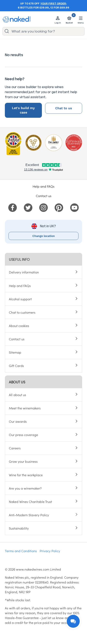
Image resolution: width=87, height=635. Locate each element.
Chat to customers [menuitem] (22, 312)
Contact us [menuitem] (16, 339)
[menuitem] (12, 207)
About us (17, 381)
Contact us (43, 195)
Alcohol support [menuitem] (20, 299)
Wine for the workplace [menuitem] (26, 475)
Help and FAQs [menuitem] (20, 285)
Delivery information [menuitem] (24, 272)
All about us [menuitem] (17, 394)
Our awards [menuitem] (18, 421)
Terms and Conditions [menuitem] (21, 551)
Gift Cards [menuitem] (16, 365)
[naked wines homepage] (16, 19)
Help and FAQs (43, 186)
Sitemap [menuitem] (15, 352)
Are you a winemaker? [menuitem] (25, 488)
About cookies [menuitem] (19, 325)
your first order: (53, 3)
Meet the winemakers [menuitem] (25, 408)
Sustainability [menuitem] (19, 528)
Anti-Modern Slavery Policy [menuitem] (29, 515)
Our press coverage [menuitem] (23, 434)
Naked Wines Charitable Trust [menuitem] (30, 501)
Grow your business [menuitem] (23, 461)
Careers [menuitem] (15, 448)
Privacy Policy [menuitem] (50, 551)
